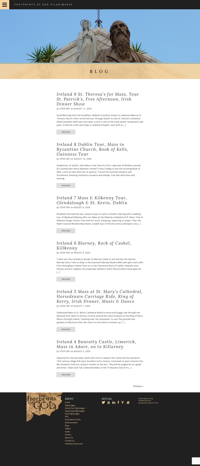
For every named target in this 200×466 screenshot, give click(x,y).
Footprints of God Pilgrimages (44, 4)
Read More (66, 132)
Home (67, 402)
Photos (68, 434)
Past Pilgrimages (72, 413)
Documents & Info (73, 419)
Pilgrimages (70, 405)
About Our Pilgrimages (75, 408)
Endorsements (71, 422)
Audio (67, 431)
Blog (67, 425)
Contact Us (69, 440)
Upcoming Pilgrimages (75, 411)
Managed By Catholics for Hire (148, 403)
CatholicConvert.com (74, 443)
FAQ (66, 416)
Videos (68, 428)
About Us (69, 437)
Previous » (138, 386)
